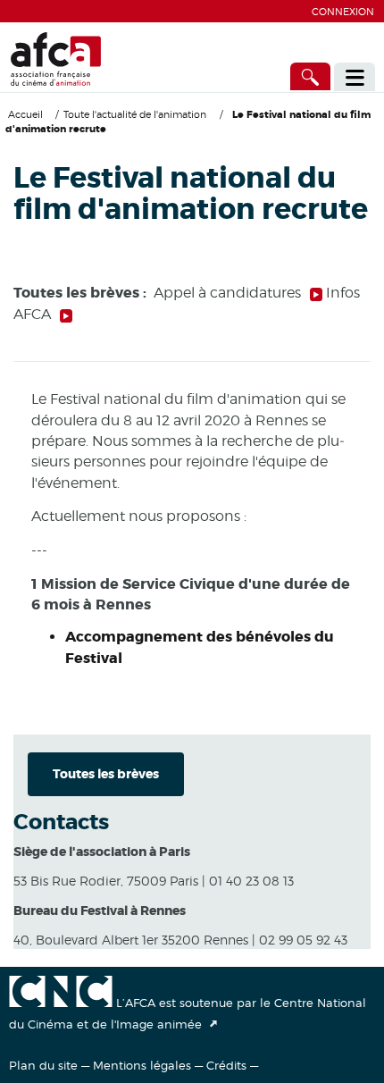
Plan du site (43, 1065)
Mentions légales (142, 1065)
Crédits (226, 1065)
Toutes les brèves (106, 774)
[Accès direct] (310, 76)
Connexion (343, 11)
